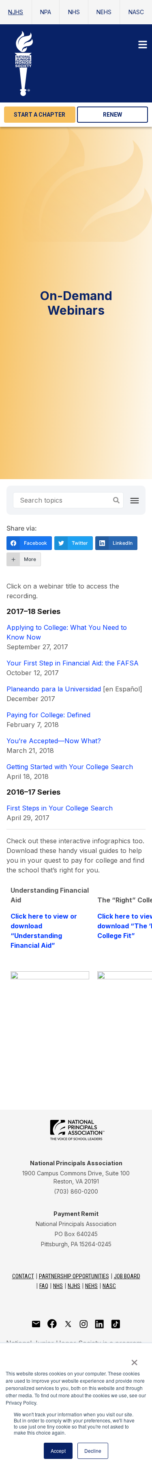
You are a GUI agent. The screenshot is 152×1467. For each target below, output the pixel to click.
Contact (23, 1276)
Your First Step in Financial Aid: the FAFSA (72, 663)
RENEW (112, 114)
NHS (74, 12)
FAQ (43, 1286)
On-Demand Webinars (76, 303)
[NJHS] (76, 63)
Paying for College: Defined (48, 715)
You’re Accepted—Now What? (53, 741)
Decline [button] (92, 1450)
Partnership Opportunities (74, 1276)
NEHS (103, 12)
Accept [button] (58, 1450)
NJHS (15, 12)
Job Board (127, 1276)
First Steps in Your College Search (59, 808)
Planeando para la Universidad (53, 689)
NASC (136, 12)
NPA (45, 12)
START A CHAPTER (39, 114)
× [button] (134, 1360)
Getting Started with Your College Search (69, 767)
